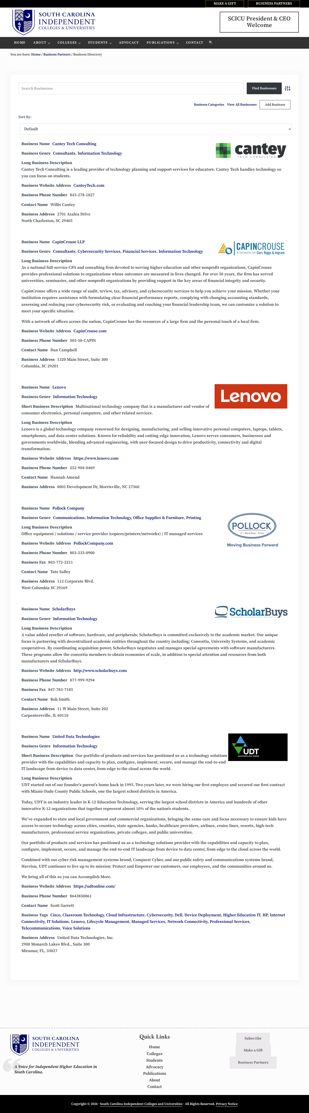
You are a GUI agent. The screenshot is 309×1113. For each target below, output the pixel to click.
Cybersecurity (160, 915)
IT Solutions (58, 921)
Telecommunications (40, 928)
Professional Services (229, 921)
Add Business (275, 104)
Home (154, 1047)
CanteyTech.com (88, 185)
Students (154, 1060)
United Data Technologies (76, 736)
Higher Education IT (241, 915)
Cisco (55, 915)
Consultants (64, 153)
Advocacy (155, 1067)
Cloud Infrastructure (125, 915)
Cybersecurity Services (99, 251)
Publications (154, 1073)
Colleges (155, 1054)
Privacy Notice (227, 1104)
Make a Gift (253, 1050)
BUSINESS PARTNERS (274, 3)
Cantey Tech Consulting (74, 144)
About (154, 1080)
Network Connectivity (187, 921)
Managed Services (148, 921)
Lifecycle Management (108, 921)
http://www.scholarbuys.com (100, 670)
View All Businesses (242, 104)
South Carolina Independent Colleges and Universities (141, 1104)
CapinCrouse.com (90, 331)
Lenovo (59, 387)
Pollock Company (68, 508)
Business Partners (253, 1062)
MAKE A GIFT (225, 3)
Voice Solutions (76, 928)
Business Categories (209, 104)
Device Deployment (202, 915)
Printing (193, 517)
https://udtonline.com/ (94, 886)
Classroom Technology (83, 915)
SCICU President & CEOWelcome (259, 22)
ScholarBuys (63, 609)
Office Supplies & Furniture (158, 517)
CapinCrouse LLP (68, 242)
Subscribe (253, 1038)
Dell (178, 915)
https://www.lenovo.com (95, 458)
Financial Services (139, 251)
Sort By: (25, 117)
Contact (154, 1086)
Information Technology (100, 153)
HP (265, 915)
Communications (69, 517)
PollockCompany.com (93, 543)
